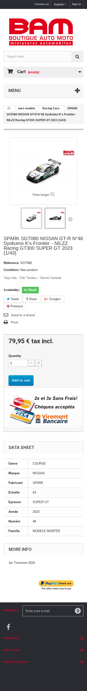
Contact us (42, 4)
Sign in (76, 4)
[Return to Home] (8, 108)
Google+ (54, 299)
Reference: (11, 263)
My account (12, 650)
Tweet (14, 299)
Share (32, 299)
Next (70, 219)
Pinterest (16, 306)
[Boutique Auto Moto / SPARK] (43, 32)
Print (14, 322)
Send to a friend (23, 315)
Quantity (14, 356)
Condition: (11, 270)
